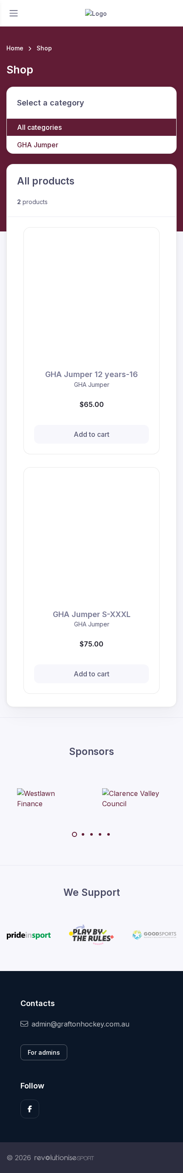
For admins (44, 1052)
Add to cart (91, 434)
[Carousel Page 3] (91, 834)
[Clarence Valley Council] (134, 798)
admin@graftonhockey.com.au (80, 1024)
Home (14, 48)
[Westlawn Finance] (49, 798)
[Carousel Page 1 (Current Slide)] (74, 834)
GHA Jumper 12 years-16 (91, 374)
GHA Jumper (37, 144)
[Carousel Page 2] (83, 834)
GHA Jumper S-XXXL (92, 614)
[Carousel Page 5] (108, 834)
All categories (39, 127)
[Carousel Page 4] (100, 834)
